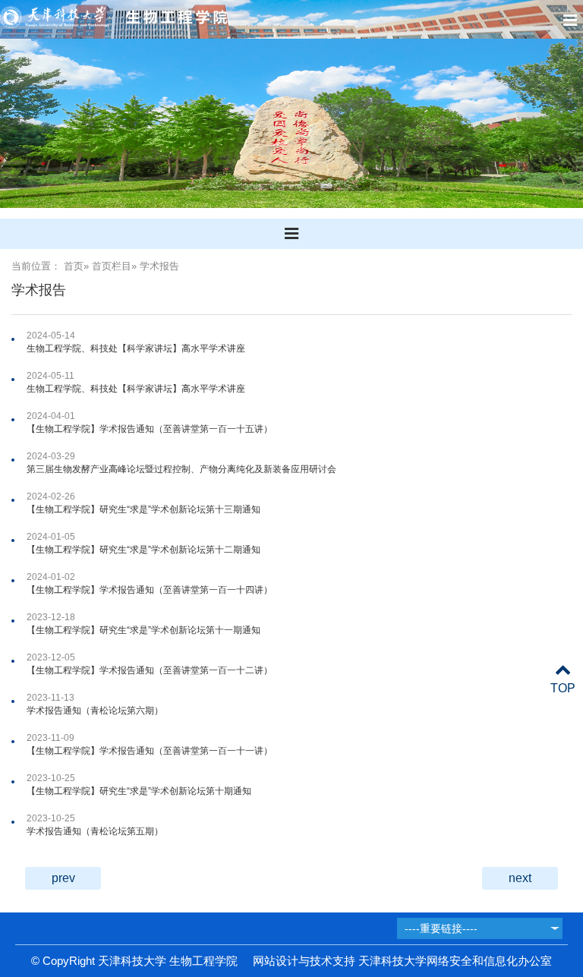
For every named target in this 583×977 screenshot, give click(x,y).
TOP (562, 688)
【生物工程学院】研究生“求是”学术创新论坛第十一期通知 (143, 630)
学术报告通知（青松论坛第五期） (95, 831)
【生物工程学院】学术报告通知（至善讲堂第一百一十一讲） (150, 750)
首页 (74, 266)
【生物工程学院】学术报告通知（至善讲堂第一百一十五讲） (150, 429)
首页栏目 (111, 266)
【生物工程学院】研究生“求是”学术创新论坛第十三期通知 (143, 509)
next (520, 877)
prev (63, 877)
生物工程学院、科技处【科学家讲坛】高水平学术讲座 (136, 348)
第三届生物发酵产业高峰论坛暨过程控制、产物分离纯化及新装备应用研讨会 (181, 469)
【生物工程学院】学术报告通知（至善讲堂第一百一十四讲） (150, 590)
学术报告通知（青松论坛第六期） (95, 710)
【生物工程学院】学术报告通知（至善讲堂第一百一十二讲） (150, 670)
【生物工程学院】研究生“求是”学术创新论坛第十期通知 (139, 791)
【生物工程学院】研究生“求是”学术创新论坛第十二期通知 (143, 549)
